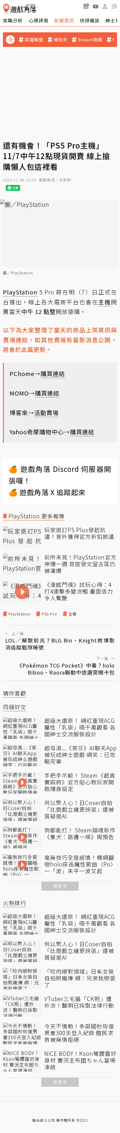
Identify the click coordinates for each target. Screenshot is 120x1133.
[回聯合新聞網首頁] (6, 9)
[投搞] (86, 6)
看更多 (60, 886)
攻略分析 (13, 20)
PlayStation (19, 614)
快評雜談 (90, 20)
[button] (114, 6)
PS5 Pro (49, 614)
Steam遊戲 (90, 40)
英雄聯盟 (34, 40)
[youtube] (95, 6)
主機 (72, 614)
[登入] (105, 6)
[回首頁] (19, 9)
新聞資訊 (64, 20)
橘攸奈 (61, 40)
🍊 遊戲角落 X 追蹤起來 (47, 492)
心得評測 (38, 20)
